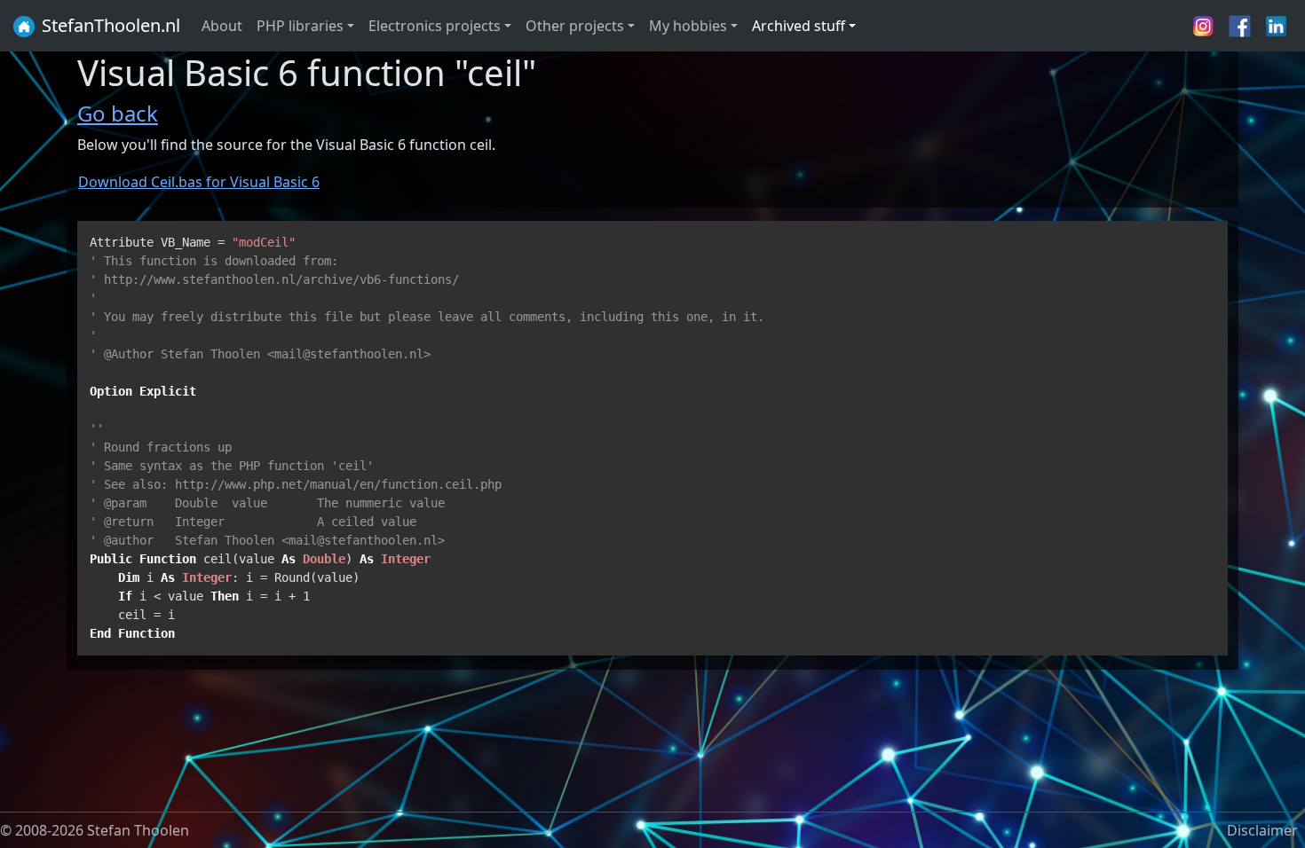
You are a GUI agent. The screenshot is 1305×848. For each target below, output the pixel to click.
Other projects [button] (575, 25)
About (222, 25)
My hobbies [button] (688, 25)
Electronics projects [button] (434, 25)
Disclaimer (1262, 830)
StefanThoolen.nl (108, 25)
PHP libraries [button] (300, 25)
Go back (117, 113)
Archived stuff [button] (798, 25)
